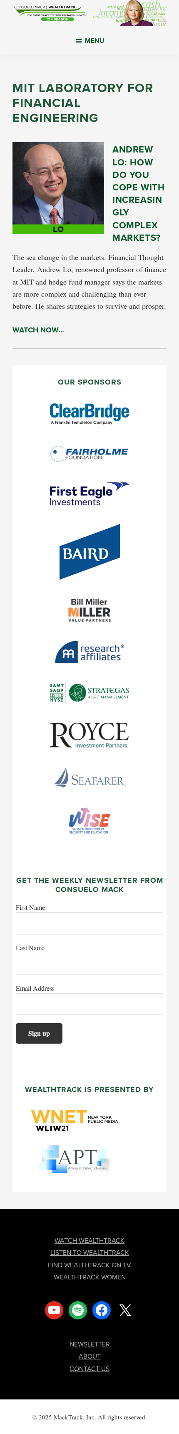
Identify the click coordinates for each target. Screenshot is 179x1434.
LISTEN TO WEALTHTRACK (89, 1252)
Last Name (30, 947)
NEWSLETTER (90, 1344)
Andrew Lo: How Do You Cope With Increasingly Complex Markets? (138, 193)
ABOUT (90, 1356)
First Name (30, 907)
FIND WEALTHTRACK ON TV (89, 1265)
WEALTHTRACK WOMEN (90, 1277)
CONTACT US (89, 1369)
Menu (94, 40)
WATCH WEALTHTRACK (89, 1240)
